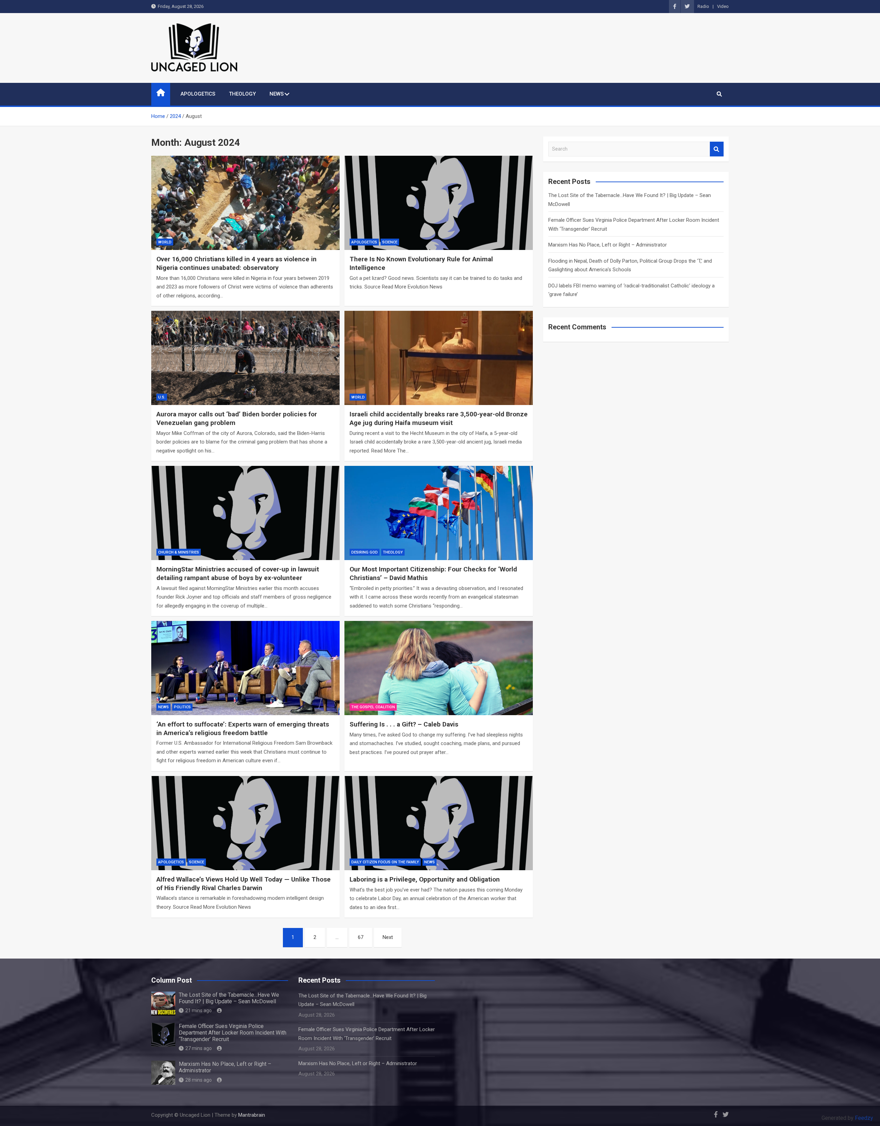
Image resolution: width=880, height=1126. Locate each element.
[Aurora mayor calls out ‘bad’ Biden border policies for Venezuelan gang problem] (245, 358)
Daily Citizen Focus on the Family (385, 862)
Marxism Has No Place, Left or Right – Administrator (607, 245)
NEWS (277, 94)
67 (360, 937)
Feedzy (864, 1118)
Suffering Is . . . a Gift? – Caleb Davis (404, 724)
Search (717, 149)
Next (388, 937)
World (165, 242)
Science (389, 242)
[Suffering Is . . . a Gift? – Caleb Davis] (438, 668)
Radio (703, 6)
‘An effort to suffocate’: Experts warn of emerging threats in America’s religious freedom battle (242, 728)
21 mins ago (198, 1010)
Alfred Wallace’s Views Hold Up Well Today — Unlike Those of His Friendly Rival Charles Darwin (243, 883)
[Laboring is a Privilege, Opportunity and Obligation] (438, 823)
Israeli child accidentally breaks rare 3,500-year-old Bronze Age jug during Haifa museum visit (439, 418)
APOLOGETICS (197, 94)
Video (723, 6)
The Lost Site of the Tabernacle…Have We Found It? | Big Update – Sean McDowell (229, 998)
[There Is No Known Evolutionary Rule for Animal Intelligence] (438, 203)
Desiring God (364, 552)
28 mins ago (198, 1080)
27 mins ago (198, 1048)
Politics (182, 707)
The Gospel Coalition (373, 707)
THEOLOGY (242, 94)
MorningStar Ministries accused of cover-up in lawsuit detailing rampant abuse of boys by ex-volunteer (237, 573)
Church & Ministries (178, 552)
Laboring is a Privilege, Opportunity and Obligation (425, 879)
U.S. (161, 397)
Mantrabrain (251, 1115)
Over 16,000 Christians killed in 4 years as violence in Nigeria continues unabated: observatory (236, 263)
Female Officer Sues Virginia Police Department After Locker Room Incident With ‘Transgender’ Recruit (232, 1032)
